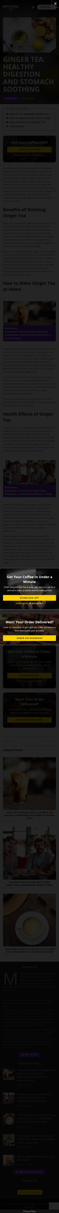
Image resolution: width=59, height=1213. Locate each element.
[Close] (55, 3)
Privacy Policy (29, 1211)
